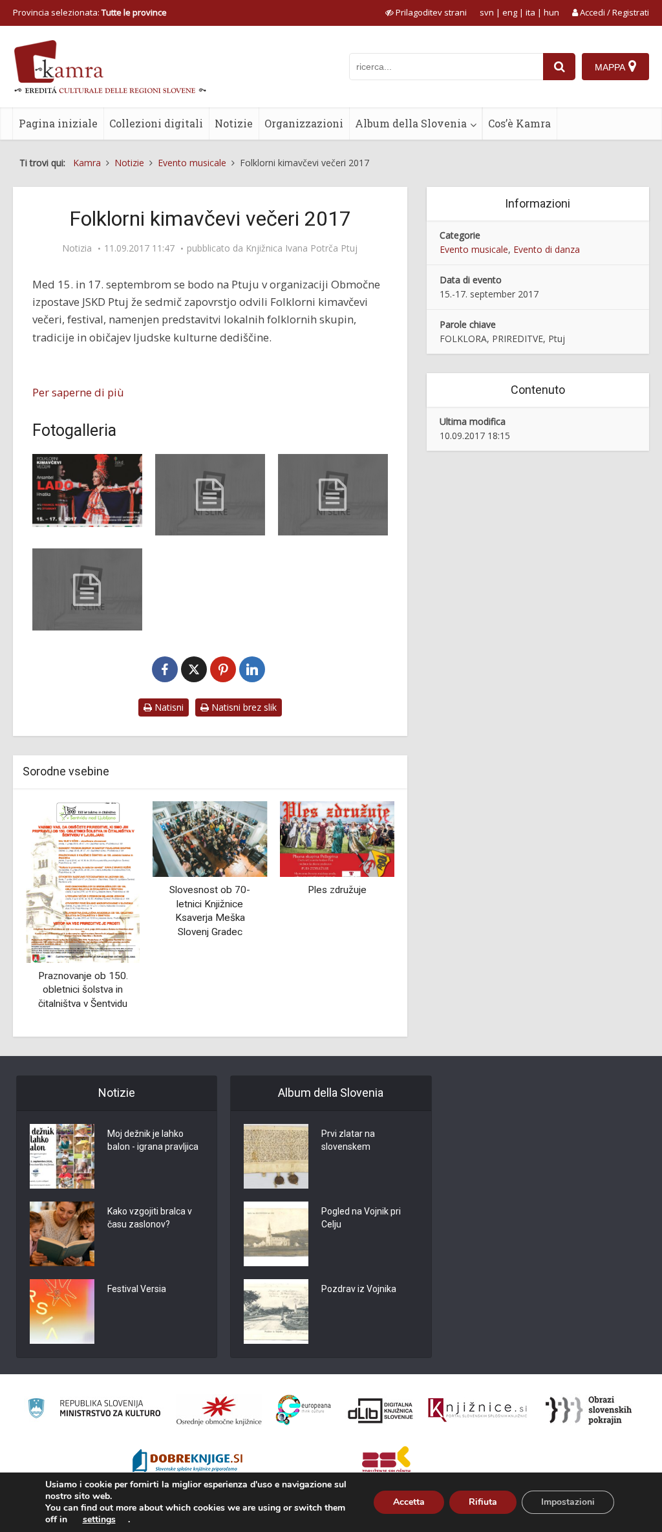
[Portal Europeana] (303, 1410)
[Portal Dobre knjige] (187, 1462)
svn (487, 12)
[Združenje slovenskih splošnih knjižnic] (477, 1410)
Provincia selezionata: (90, 12)
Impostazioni (568, 1502)
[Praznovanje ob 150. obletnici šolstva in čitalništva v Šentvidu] (83, 881)
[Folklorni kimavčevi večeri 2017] (87, 490)
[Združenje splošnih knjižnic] (386, 1462)
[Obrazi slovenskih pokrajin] (588, 1410)
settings (99, 1520)
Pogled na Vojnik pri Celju (361, 1217)
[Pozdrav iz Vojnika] (276, 1311)
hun (551, 12)
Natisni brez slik (243, 707)
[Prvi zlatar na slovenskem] (276, 1156)
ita (530, 12)
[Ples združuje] (337, 838)
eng (509, 12)
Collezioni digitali (156, 123)
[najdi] (559, 66)
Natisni (168, 707)
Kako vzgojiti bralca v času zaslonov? (149, 1217)
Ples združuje (337, 890)
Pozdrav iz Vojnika (358, 1289)
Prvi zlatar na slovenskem (348, 1140)
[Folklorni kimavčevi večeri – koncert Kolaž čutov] (87, 589)
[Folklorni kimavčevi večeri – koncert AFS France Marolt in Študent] (210, 494)
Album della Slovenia (411, 123)
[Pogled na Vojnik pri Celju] (276, 1234)
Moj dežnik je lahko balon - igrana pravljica (152, 1140)
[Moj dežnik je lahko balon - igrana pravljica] (62, 1156)
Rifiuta (483, 1502)
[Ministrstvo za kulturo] (94, 1410)
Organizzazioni (303, 123)
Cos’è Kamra (519, 123)
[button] (362, 914)
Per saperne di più (78, 392)
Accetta (409, 1502)
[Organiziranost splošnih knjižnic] (219, 1410)
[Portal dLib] (380, 1410)
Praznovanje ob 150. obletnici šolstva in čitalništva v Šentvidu (83, 989)
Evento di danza (546, 249)
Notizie (234, 123)
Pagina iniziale (58, 123)
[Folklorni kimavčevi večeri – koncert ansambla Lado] (333, 494)
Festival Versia (136, 1289)
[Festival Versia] (62, 1311)
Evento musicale (474, 249)
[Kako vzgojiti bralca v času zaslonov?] (62, 1234)
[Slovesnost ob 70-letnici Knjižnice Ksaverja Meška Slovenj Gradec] (210, 838)
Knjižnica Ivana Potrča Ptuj (302, 248)
